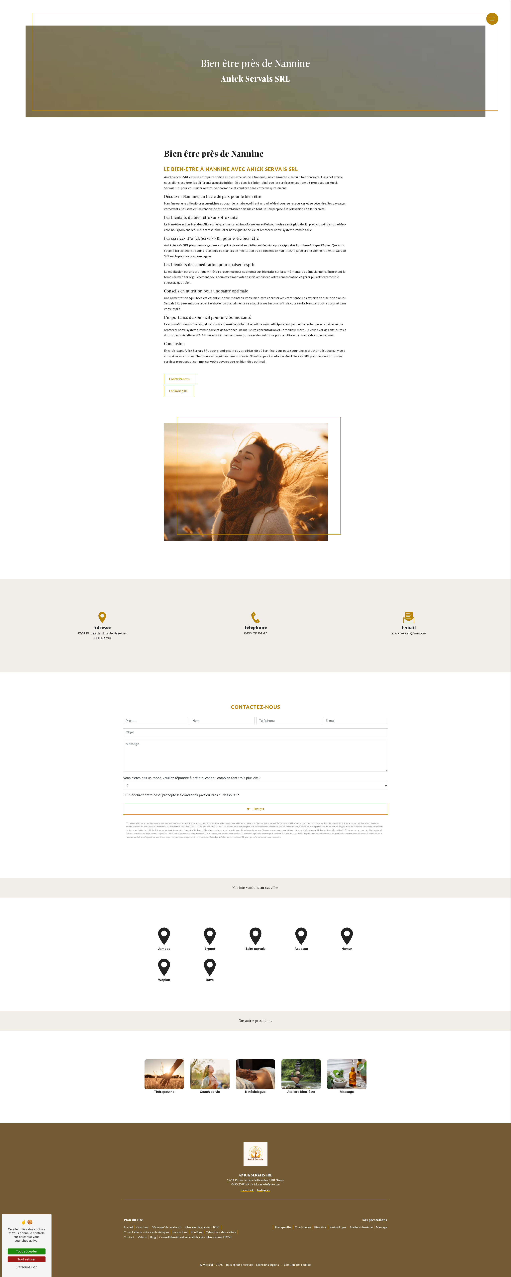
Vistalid (208, 1264)
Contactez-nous (179, 379)
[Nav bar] (492, 19)
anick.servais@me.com (409, 633)
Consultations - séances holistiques (146, 1232)
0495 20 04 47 (255, 633)
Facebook (247, 1190)
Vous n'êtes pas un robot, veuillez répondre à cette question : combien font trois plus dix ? (191, 778)
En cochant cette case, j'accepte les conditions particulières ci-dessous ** (183, 795)
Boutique (196, 1232)
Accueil (128, 1227)
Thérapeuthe (282, 1227)
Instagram (263, 1190)
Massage (381, 1227)
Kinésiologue (338, 1227)
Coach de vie (303, 1227)
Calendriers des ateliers (221, 1232)
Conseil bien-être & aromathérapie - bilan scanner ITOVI (195, 1237)
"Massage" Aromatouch (166, 1227)
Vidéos (142, 1237)
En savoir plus (178, 391)
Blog (153, 1237)
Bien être (320, 1227)
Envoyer (259, 809)
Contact (129, 1237)
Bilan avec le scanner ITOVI (202, 1227)
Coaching (142, 1227)
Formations (180, 1232)
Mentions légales (267, 1264)
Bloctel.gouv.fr (215, 837)
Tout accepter (26, 1251)
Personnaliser (27, 1267)
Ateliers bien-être (361, 1227)
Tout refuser (26, 1259)
